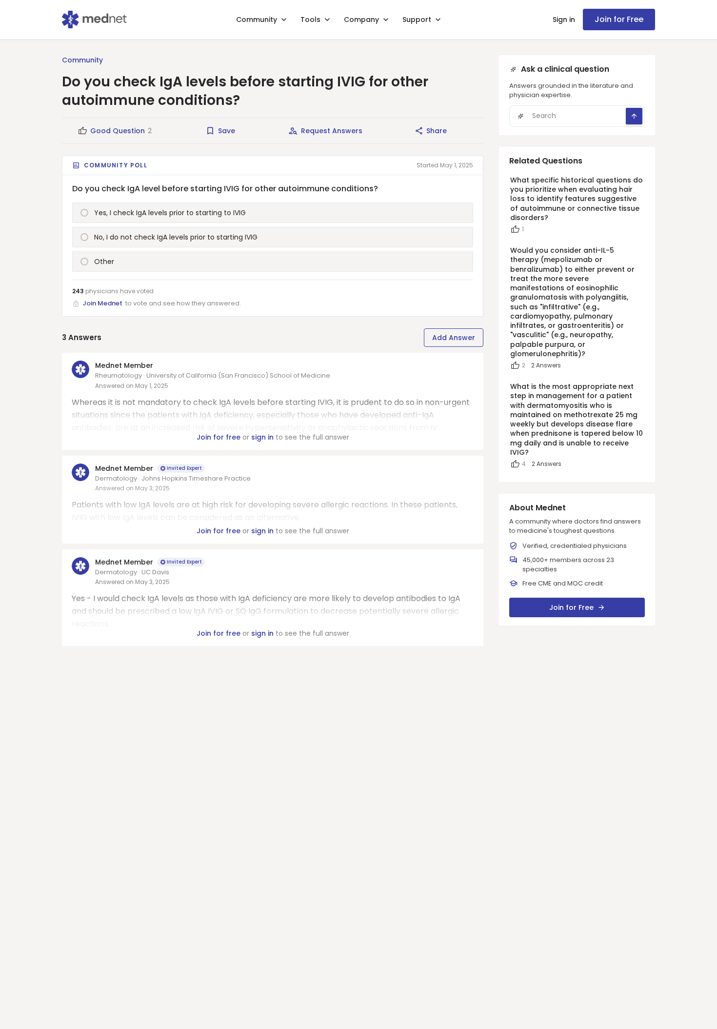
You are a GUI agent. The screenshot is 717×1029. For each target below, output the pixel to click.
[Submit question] (634, 116)
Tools (310, 19)
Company (361, 19)
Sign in (564, 19)
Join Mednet (102, 303)
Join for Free (619, 19)
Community (256, 19)
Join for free (218, 437)
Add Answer (453, 338)
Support (416, 19)
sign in (262, 437)
